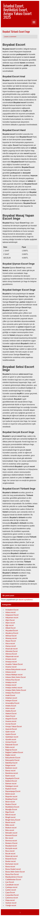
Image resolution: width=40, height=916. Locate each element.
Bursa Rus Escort (12, 874)
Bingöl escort (10, 817)
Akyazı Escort (10, 641)
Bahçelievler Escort (12, 758)
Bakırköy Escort (11, 763)
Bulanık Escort (10, 859)
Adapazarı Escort (11, 615)
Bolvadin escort (11, 833)
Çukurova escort (11, 898)
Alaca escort (10, 643)
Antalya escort (10, 685)
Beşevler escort (11, 796)
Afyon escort (10, 623)
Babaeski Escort (11, 745)
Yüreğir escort (10, 905)
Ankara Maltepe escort (13, 675)
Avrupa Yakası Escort (13, 726)
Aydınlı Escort (10, 734)
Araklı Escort (10, 695)
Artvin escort (10, 708)
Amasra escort (10, 659)
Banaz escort (10, 771)
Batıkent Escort (11, 781)
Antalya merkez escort (13, 688)
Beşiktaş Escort (11, 799)
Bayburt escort (10, 789)
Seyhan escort (10, 903)
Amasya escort (11, 662)
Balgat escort (10, 765)
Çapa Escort (10, 892)
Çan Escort (9, 882)
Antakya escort (11, 682)
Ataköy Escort (10, 711)
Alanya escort (10, 646)
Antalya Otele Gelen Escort (15, 690)
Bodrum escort (10, 828)
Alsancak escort (11, 649)
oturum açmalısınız (25, 600)
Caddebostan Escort (13, 879)
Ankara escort (10, 672)
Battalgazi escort (11, 786)
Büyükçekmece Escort (13, 877)
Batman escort (10, 783)
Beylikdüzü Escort (12, 807)
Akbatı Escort (10, 628)
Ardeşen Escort (11, 700)
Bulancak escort (11, 856)
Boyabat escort (11, 846)
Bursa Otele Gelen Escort (15, 872)
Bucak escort (10, 854)
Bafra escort (10, 747)
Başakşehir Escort (12, 778)
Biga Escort (9, 812)
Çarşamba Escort (12, 895)
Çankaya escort (11, 887)
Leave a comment (10, 36)
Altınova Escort (11, 654)
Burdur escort (10, 861)
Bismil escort (10, 822)
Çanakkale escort (12, 885)
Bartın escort (10, 776)
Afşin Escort (10, 620)
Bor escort (9, 838)
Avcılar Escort (10, 724)
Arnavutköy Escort (12, 703)
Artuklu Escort (10, 706)
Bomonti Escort (11, 835)
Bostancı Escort (11, 843)
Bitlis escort (9, 825)
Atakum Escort (10, 713)
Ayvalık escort (10, 739)
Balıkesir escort (11, 768)
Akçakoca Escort (11, 633)
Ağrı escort (9, 625)
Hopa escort (10, 900)
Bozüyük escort (11, 848)
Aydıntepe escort (11, 737)
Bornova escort (11, 841)
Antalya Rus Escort (12, 693)
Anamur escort (10, 667)
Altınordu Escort (11, 651)
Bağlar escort (10, 755)
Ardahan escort (11, 698)
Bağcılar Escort (11, 750)
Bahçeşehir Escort (12, 760)
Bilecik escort (10, 815)
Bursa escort (10, 866)
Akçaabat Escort (11, 630)
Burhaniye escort (11, 864)
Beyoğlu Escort (11, 809)
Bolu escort (9, 830)
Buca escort (9, 851)
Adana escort (10, 612)
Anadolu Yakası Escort (14, 664)
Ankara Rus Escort (12, 680)
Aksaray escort (11, 638)
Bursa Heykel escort (13, 869)
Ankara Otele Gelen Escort (15, 677)
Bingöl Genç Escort (12, 820)
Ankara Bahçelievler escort (15, 669)
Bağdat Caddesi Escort (14, 752)
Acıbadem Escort (11, 610)
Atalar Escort (10, 716)
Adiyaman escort (11, 617)
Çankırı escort (10, 890)
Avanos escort (10, 721)
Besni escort (10, 802)
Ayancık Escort (11, 729)
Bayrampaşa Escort (12, 791)
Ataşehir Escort (11, 719)
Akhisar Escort (10, 636)
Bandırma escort (11, 773)
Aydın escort (10, 732)
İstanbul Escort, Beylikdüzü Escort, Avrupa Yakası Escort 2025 (17, 11)
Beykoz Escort (10, 804)
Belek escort (10, 794)
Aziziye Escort (10, 742)
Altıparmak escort (12, 656)
